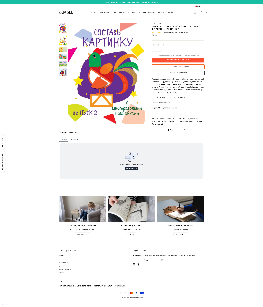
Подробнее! (181, 234)
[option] (131, 2)
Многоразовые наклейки (168, 108)
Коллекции (104, 12)
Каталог (92, 12)
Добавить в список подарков (178, 73)
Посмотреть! (82, 234)
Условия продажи (146, 12)
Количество (158, 45)
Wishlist (170, 12)
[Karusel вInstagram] (134, 264)
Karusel (66, 12)
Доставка (131, 12)
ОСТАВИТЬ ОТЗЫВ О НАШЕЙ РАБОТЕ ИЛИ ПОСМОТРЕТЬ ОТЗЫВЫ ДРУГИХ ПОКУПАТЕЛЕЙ (92, 286)
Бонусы (160, 12)
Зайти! (131, 234)
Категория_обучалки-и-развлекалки (189, 121)
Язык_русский (157, 124)
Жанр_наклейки (168, 121)
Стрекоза (156, 24)
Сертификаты (118, 12)
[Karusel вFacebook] (138, 264)
